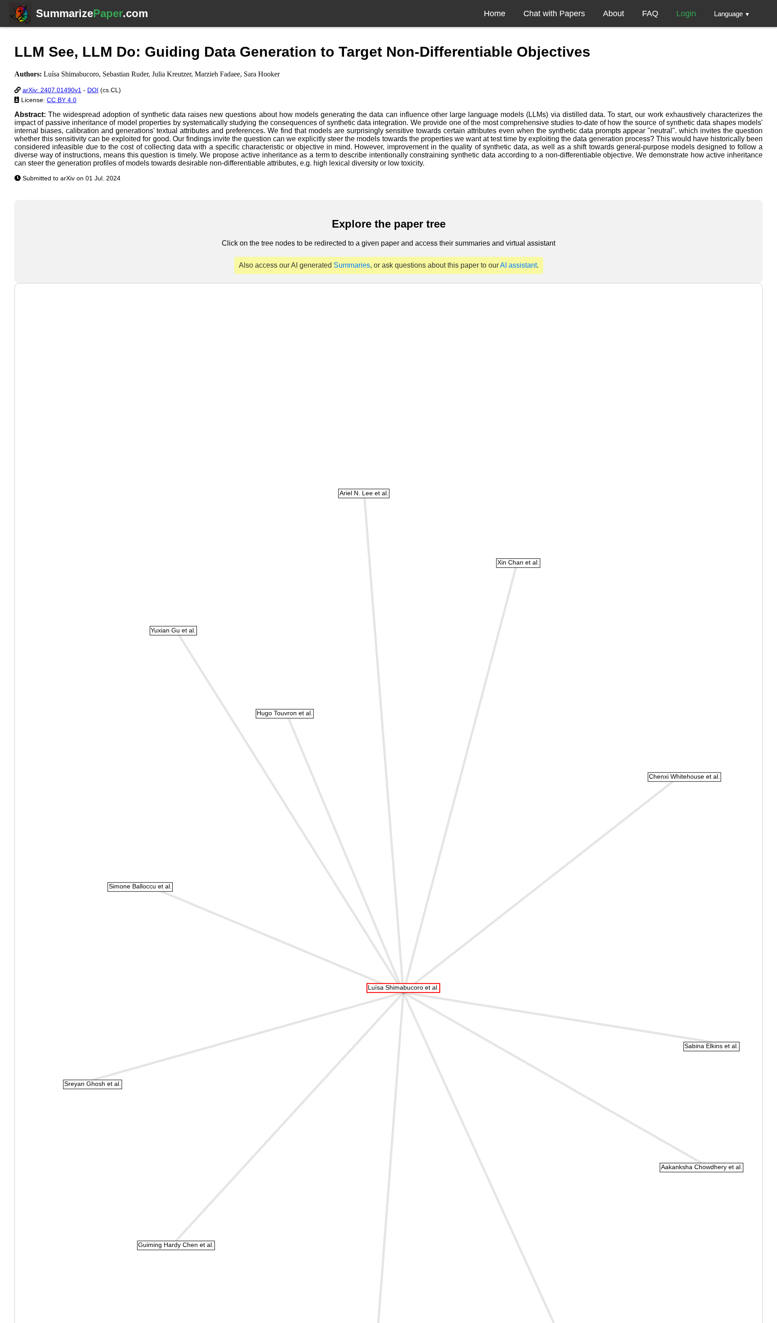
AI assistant (518, 265)
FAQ (650, 13)
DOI (92, 90)
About (613, 13)
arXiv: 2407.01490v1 (51, 90)
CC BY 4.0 (61, 99)
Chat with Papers (554, 13)
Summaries (352, 265)
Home (494, 13)
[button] (732, 13)
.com (92, 13)
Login (686, 13)
